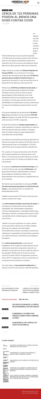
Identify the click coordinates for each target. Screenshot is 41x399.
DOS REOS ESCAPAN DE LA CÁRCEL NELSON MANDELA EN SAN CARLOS (24, 345)
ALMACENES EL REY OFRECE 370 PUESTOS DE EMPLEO (24, 361)
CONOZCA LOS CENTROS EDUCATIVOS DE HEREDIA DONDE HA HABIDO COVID (31, 290)
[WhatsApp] (23, 28)
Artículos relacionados (9, 299)
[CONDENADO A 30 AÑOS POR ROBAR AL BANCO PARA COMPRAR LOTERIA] (6, 316)
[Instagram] (19, 396)
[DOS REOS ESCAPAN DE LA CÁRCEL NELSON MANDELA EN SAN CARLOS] (6, 306)
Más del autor (23, 299)
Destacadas (5, 10)
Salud (10, 10)
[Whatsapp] (32, 396)
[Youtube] (28, 396)
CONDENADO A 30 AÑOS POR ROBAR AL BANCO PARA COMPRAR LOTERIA (25, 316)
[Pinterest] (18, 28)
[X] (14, 28)
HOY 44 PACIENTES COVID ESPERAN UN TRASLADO (10, 289)
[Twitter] (23, 396)
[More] (27, 28)
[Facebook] (10, 28)
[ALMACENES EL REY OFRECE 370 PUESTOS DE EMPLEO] (6, 325)
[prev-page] (3, 332)
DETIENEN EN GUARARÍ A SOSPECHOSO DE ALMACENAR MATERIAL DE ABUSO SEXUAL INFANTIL (23, 369)
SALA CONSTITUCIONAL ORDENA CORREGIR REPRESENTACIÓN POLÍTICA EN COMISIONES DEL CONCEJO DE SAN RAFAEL (24, 377)
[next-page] (6, 332)
